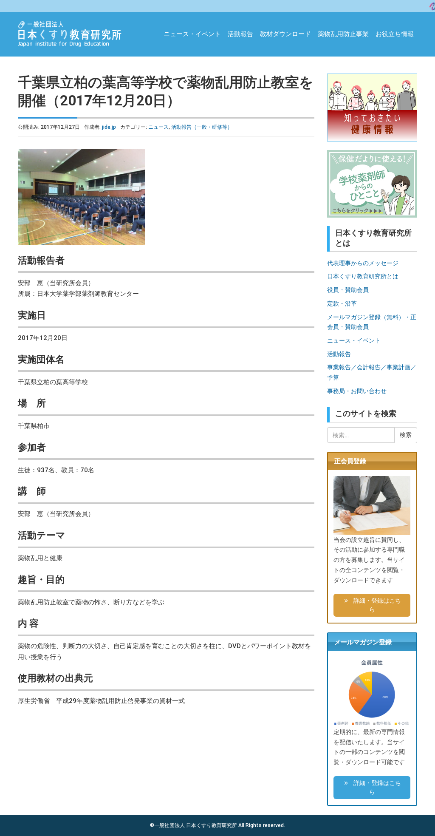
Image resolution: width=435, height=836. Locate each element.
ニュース (158, 127)
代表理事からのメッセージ (362, 263)
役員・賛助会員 (348, 289)
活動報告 (240, 34)
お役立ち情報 (395, 34)
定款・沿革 (342, 303)
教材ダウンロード (285, 34)
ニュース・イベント (192, 34)
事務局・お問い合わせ (357, 391)
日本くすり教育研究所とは (362, 276)
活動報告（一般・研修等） (201, 127)
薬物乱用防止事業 (343, 34)
